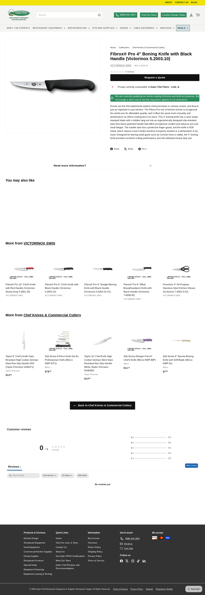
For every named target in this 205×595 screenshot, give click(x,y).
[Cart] (198, 15)
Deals (182, 28)
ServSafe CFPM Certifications (70, 556)
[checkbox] (82, 475)
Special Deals (30, 565)
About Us (60, 551)
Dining (124, 28)
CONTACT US (181, 2)
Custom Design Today (173, 15)
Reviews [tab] (14, 466)
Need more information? (70, 165)
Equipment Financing (34, 569)
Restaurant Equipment (48, 28)
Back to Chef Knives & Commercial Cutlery (104, 405)
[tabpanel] (102, 494)
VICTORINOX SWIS (120, 65)
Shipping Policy (95, 551)
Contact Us (61, 547)
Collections (124, 47)
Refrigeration (77, 28)
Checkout (92, 543)
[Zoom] (53, 86)
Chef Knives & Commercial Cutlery (148, 47)
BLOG (194, 2)
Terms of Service (96, 560)
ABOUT (168, 2)
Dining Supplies (31, 556)
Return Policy (94, 547)
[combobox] (69, 15)
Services (166, 28)
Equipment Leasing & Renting (38, 574)
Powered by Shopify (164, 589)
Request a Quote (154, 77)
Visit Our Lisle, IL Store (67, 543)
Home (113, 47)
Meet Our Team (63, 560)
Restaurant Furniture (34, 560)
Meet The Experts (18, 28)
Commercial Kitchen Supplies (38, 551)
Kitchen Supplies (103, 28)
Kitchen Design (31, 538)
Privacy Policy (95, 556)
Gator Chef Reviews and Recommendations (67, 567)
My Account (93, 538)
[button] (151, 437)
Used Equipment (144, 28)
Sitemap (149, 589)
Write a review (191, 466)
